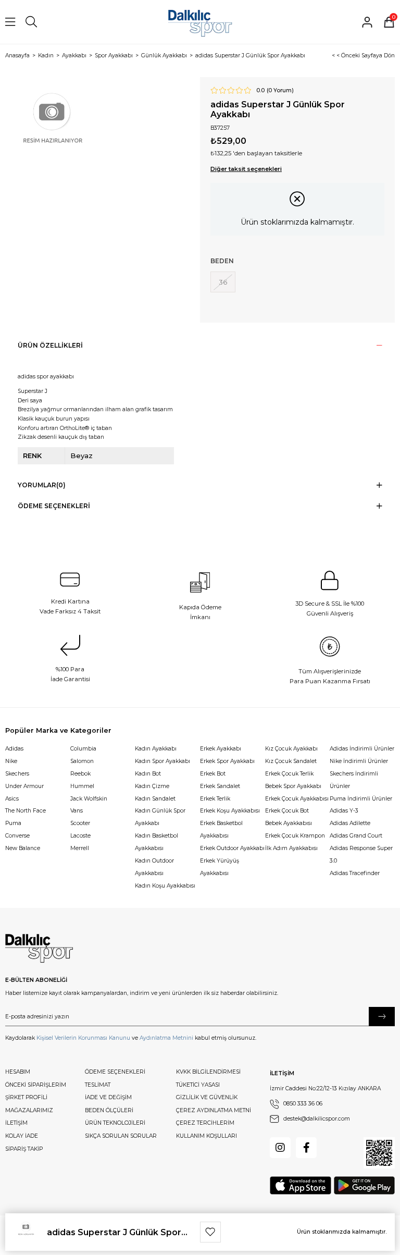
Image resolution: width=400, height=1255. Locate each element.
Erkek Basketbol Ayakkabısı (221, 829)
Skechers (17, 773)
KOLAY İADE (21, 1136)
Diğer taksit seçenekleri (246, 169)
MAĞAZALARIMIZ (29, 1110)
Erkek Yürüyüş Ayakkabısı (219, 867)
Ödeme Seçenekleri (54, 506)
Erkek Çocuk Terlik (289, 773)
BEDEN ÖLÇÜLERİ (109, 1110)
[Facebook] (306, 1147)
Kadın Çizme (152, 786)
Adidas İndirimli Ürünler (362, 748)
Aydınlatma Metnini (166, 1038)
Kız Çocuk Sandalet (291, 761)
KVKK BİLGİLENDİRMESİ (208, 1071)
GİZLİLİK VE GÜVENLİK (207, 1097)
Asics (12, 798)
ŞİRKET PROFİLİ (26, 1097)
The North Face (25, 810)
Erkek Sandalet (220, 786)
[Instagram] (280, 1147)
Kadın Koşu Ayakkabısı (165, 885)
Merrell (79, 848)
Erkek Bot (213, 773)
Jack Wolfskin (88, 798)
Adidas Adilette (350, 823)
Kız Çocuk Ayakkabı (291, 748)
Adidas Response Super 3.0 (361, 854)
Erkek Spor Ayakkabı (227, 761)
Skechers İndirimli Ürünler (354, 780)
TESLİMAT (97, 1084)
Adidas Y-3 (344, 810)
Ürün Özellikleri (50, 345)
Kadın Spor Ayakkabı (162, 761)
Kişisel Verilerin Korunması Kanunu (83, 1038)
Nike (11, 761)
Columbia (83, 748)
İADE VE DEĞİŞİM (108, 1097)
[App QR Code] (379, 1152)
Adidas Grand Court (356, 835)
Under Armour (24, 786)
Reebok (80, 773)
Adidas (14, 748)
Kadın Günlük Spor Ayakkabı (160, 817)
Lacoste (80, 835)
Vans (76, 810)
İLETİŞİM (16, 1122)
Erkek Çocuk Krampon (295, 835)
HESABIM (17, 1071)
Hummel (82, 786)
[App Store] (300, 1185)
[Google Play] (364, 1185)
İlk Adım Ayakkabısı (291, 848)
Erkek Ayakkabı (220, 748)
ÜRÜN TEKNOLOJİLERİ (115, 1122)
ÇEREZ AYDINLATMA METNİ (213, 1110)
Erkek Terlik (215, 798)
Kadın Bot (148, 773)
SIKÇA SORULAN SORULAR (121, 1136)
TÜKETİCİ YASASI (198, 1084)
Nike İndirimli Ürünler (359, 761)
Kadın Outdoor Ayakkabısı (154, 867)
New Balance (22, 848)
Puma (13, 823)
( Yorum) (280, 91)
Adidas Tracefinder (355, 873)
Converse (17, 835)
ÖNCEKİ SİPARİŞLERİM (35, 1084)
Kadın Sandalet (155, 798)
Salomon (82, 761)
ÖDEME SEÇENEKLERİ (115, 1071)
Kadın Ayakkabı (156, 748)
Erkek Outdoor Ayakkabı (232, 848)
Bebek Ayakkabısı (288, 823)
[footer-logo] (39, 948)
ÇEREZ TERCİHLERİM (205, 1122)
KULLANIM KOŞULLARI (206, 1136)
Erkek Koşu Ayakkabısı (230, 810)
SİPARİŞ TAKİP (24, 1149)
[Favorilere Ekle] (210, 1232)
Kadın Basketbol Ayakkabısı (156, 842)
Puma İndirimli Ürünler (361, 798)
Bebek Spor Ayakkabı (293, 786)
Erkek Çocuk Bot (287, 810)
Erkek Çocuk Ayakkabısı (297, 798)
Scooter (80, 823)
